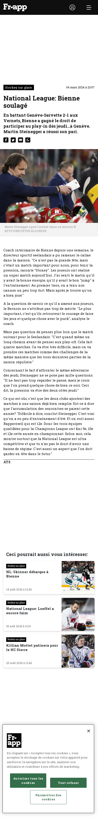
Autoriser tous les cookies (28, 780)
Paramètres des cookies (48, 797)
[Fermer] (89, 731)
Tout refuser (68, 783)
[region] (48, 768)
